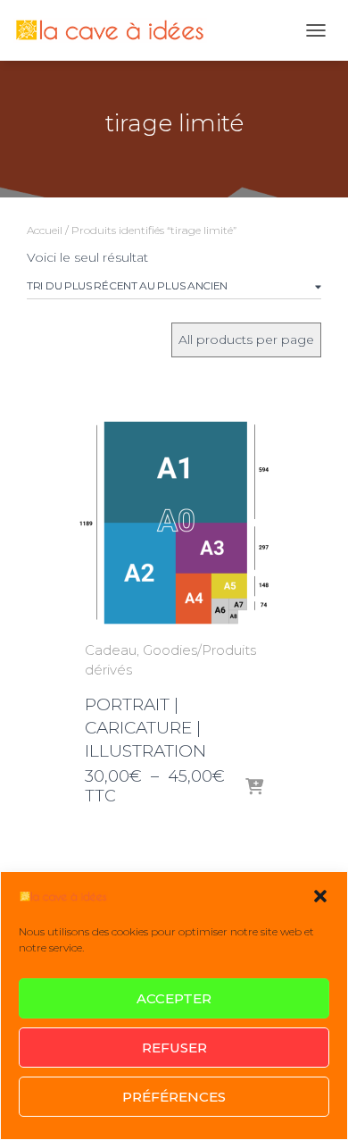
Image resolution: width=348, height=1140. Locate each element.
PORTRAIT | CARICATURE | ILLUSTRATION (145, 727)
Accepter (174, 998)
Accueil (44, 230)
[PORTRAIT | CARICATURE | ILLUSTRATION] (174, 524)
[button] (320, 896)
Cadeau (111, 649)
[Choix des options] (254, 788)
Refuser (174, 1047)
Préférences (174, 1096)
